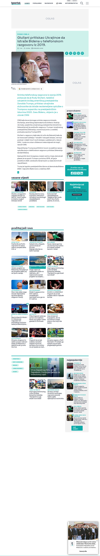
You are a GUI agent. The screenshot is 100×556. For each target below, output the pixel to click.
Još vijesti (75, 428)
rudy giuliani (40, 206)
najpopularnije (74, 360)
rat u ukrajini (17, 362)
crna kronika (17, 368)
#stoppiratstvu (71, 3)
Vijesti (27, 3)
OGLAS (50, 18)
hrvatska (16, 359)
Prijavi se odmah (77, 194)
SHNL (60, 3)
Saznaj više (83, 551)
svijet (15, 371)
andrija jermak (22, 209)
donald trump (22, 206)
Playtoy (75, 0)
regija (15, 365)
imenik (68, 0)
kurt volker (50, 206)
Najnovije (49, 3)
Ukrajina (31, 206)
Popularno (37, 3)
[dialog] (83, 538)
